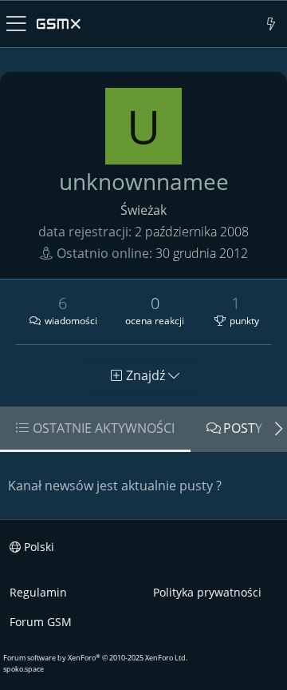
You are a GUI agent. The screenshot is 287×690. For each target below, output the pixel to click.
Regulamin (38, 592)
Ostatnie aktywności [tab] (104, 428)
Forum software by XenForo (95, 657)
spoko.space (23, 669)
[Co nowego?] (271, 24)
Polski (37, 546)
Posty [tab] (242, 428)
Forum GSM (41, 621)
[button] (16, 24)
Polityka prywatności (207, 592)
